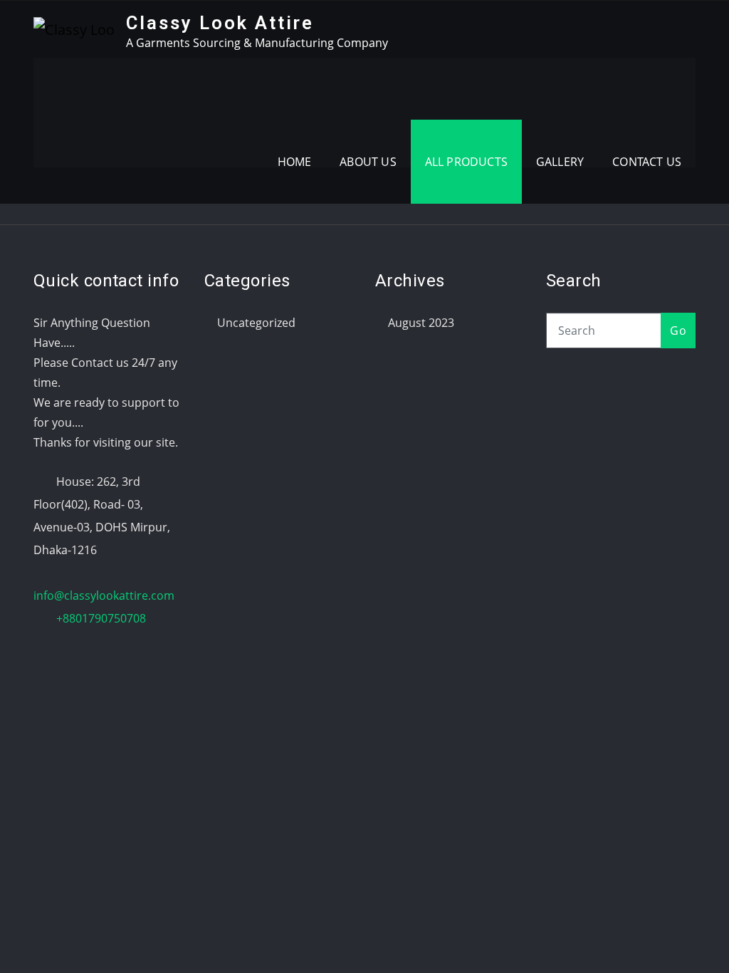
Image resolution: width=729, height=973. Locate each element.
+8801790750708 (101, 618)
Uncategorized (256, 323)
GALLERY (560, 162)
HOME (295, 162)
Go (678, 330)
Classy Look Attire (220, 22)
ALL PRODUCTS (466, 162)
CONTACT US (646, 162)
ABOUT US (368, 162)
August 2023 (421, 323)
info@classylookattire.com (103, 595)
